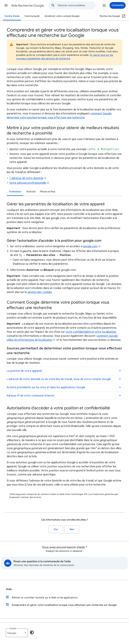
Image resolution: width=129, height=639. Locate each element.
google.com (90, 246)
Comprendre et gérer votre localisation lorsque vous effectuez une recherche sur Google (64, 605)
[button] (6, 5)
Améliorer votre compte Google (62, 16)
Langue (12, 628)
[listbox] (17, 632)
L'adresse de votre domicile (26, 178)
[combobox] (77, 5)
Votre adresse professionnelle (27, 183)
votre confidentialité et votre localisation (91, 332)
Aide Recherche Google (27, 5)
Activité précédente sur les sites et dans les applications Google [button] (46, 387)
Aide (9, 589)
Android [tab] (30, 191)
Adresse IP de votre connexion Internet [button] (30, 395)
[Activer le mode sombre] (32, 632)
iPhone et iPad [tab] (47, 191)
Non (72, 529)
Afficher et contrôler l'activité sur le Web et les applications (44, 597)
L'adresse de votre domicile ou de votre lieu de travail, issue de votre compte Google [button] (59, 379)
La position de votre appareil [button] (24, 371)
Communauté (32, 16)
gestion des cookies (40, 292)
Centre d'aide (12, 16)
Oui (56, 529)
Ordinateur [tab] (15, 191)
